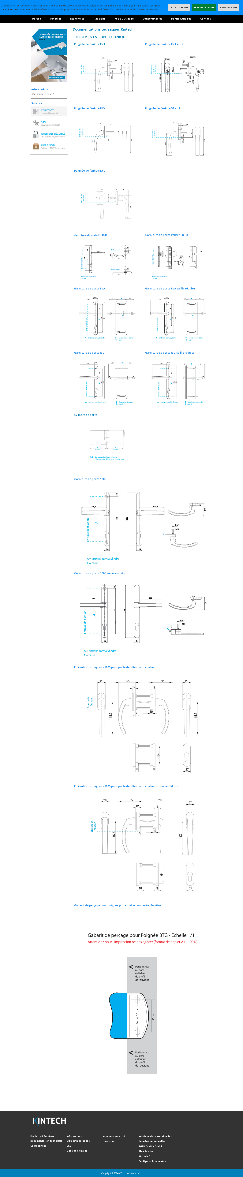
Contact (205, 18)
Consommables (152, 18)
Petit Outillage (124, 18)
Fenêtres (55, 18)
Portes (36, 18)
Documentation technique (46, 1140)
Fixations (99, 18)
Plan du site (146, 1151)
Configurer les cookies (152, 1161)
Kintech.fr (145, 1156)
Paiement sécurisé (114, 1136)
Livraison (108, 1141)
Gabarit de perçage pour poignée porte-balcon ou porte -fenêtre (117, 905)
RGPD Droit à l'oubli (150, 1146)
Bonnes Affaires (181, 18)
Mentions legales (76, 1150)
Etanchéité (77, 18)
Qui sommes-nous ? (43, 94)
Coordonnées (38, 1145)
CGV (68, 1145)
